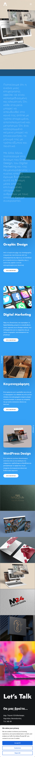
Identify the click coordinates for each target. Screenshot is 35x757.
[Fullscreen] (33, 68)
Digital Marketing (17, 314)
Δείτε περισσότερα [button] (11, 270)
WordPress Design (17, 453)
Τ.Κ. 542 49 (7, 721)
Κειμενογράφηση (16, 384)
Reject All (17, 753)
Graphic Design (15, 244)
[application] (17, 34)
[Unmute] (31, 68)
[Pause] (1, 68)
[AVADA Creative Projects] (5, 4)
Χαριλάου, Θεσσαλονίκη (12, 718)
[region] (17, 741)
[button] (30, 4)
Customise (17, 748)
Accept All (17, 743)
